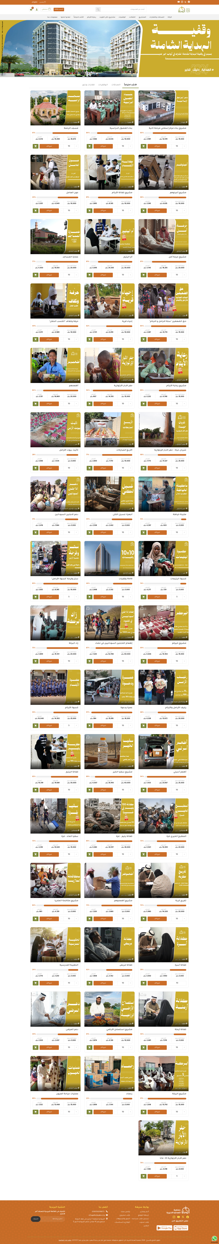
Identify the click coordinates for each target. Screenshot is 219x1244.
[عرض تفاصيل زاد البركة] (55, 623)
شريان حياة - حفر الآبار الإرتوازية (170, 450)
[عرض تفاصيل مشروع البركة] (163, 1073)
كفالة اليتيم (72, 772)
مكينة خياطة (179, 515)
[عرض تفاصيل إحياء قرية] (109, 301)
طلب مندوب (144, 1222)
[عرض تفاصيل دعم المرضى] (55, 1009)
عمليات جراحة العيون (67, 1094)
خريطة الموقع (143, 1215)
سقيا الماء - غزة (69, 836)
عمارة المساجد (70, 257)
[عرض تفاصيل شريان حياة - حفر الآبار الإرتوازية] (163, 429)
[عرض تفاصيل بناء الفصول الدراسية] (109, 108)
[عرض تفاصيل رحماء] (109, 1073)
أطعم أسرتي (179, 772)
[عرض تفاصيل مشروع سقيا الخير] (109, 751)
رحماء (129, 1094)
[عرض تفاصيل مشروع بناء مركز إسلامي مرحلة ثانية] (163, 108)
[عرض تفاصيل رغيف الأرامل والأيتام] (163, 687)
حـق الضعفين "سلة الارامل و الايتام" (167, 321)
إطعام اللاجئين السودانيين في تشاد (113, 643)
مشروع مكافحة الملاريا (66, 901)
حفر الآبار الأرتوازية (123, 386)
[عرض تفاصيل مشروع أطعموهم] (109, 880)
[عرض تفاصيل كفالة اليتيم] (55, 751)
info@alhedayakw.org (97, 1215)
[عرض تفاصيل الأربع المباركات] (109, 429)
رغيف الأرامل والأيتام (175, 708)
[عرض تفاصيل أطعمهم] (55, 365)
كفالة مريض (126, 965)
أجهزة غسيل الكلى (122, 515)
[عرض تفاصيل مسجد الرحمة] (55, 108)
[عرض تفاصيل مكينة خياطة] (163, 494)
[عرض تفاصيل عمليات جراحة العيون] (55, 1073)
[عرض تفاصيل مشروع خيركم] (163, 623)
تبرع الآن (157, 146)
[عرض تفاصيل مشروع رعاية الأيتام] (163, 365)
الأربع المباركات (124, 450)
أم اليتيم (127, 257)
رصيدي (41, 2)
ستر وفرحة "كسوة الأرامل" (64, 579)
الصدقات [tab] (115, 85)
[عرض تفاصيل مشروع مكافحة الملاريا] (55, 880)
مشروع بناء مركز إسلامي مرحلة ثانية (167, 128)
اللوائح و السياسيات (122, 1222)
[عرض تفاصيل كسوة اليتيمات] (163, 558)
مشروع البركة (179, 1094)
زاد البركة (73, 643)
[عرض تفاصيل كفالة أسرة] (163, 944)
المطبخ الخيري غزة (176, 836)
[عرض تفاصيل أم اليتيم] (109, 236)
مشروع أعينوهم (178, 193)
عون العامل (72, 193)
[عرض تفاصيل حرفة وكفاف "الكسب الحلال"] (55, 301)
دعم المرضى (72, 1030)
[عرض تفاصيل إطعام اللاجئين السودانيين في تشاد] (109, 623)
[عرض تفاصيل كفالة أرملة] (163, 1009)
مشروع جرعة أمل (177, 257)
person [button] (36, 9)
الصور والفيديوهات (123, 1219)
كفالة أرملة (180, 1030)
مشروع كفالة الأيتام (122, 193)
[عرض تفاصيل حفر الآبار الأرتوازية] (109, 365)
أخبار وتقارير (144, 1212)
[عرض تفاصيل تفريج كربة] (163, 880)
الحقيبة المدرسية (69, 965)
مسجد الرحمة (71, 128)
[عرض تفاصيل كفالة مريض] (109, 944)
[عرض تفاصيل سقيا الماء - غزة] (55, 816)
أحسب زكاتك (59, 9)
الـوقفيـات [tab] (103, 85)
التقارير (146, 1226)
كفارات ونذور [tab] (88, 85)
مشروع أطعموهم (123, 901)
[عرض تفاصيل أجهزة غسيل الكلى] (109, 494)
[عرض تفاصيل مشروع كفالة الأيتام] (109, 172)
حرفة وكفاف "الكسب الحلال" (63, 321)
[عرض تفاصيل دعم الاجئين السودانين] (55, 494)
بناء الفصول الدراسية (121, 128)
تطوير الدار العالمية (65, 1240)
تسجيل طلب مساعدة (140, 1219)
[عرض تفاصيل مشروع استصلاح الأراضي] (109, 1009)
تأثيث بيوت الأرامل (68, 450)
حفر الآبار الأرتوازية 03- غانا (173, 1158)
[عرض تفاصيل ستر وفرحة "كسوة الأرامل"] (55, 558)
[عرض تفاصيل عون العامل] (55, 172)
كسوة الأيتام (71, 708)
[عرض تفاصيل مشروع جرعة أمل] (163, 236)
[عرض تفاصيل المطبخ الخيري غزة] (163, 816)
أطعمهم (73, 386)
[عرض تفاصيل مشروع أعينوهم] (163, 172)
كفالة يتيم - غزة (124, 836)
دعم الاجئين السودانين (66, 515)
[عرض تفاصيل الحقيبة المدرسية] (55, 944)
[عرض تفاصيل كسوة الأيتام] (55, 687)
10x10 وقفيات (125, 579)
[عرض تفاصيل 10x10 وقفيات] (109, 558)
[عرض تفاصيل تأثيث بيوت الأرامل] (55, 429)
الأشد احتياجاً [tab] (130, 85)
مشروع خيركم (179, 643)
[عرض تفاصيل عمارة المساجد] (55, 236)
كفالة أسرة (180, 965)
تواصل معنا (125, 1212)
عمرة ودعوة (126, 708)
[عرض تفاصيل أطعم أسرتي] (163, 751)
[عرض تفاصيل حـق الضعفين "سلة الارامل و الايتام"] (163, 301)
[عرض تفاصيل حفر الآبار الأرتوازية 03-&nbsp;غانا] (163, 1138)
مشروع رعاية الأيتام (176, 386)
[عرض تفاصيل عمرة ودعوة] (109, 687)
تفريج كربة (180, 901)
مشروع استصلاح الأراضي (119, 1030)
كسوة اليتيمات (178, 579)
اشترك (35, 1219)
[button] (16, 48)
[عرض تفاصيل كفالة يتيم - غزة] (109, 816)
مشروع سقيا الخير (122, 772)
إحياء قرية (127, 321)
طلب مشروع (125, 1215)
